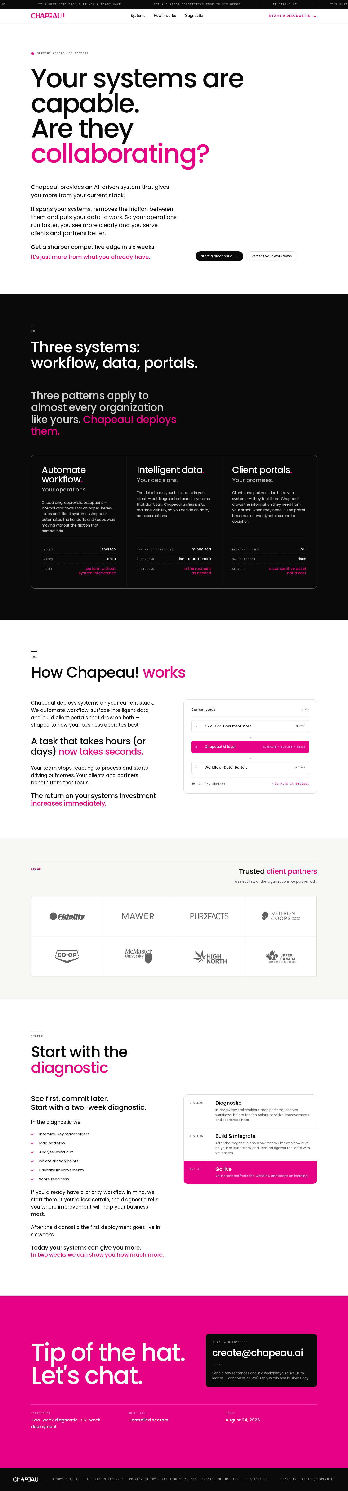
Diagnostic (193, 15)
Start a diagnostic (293, 15)
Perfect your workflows (272, 256)
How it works (165, 15)
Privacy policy (142, 1479)
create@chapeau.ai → (257, 1357)
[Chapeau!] (47, 15)
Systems (138, 15)
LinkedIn (288, 1479)
